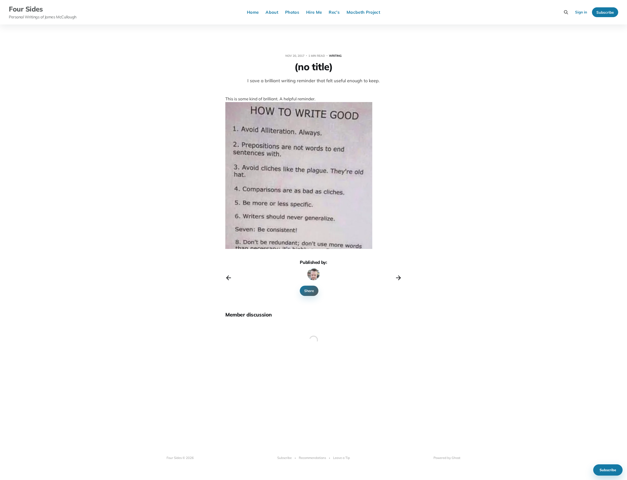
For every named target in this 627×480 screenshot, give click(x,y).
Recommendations (312, 458)
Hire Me (314, 12)
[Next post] (398, 277)
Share (309, 291)
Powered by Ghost (447, 458)
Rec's (334, 12)
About (271, 12)
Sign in (581, 12)
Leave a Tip (341, 458)
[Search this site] (566, 12)
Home (253, 12)
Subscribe (605, 12)
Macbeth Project (363, 12)
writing (335, 56)
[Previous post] (228, 277)
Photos (292, 12)
